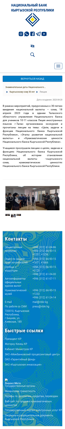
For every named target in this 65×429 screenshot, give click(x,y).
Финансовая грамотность (20, 391)
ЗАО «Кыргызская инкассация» (23, 364)
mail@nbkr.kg (40, 302)
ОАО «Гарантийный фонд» (20, 359)
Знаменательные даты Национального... (25, 87)
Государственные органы (20, 386)
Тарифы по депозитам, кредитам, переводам (31, 396)
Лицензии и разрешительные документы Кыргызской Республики (29, 417)
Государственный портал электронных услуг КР (33, 410)
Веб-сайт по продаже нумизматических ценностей (28, 403)
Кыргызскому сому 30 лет (22, 91)
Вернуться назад (32, 78)
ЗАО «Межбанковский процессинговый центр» (32, 354)
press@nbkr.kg (40, 306)
